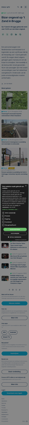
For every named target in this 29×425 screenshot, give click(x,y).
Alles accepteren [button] (15, 229)
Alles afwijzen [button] (15, 233)
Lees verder (12, 207)
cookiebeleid (5, 207)
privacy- (17, 205)
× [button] (25, 185)
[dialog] (14, 212)
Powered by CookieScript (21, 239)
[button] (14, 209)
